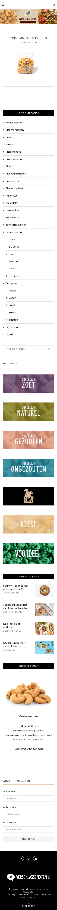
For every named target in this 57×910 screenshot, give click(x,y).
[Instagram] (28, 858)
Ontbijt (12, 239)
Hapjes (13, 290)
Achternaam (10, 807)
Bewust (10, 137)
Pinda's (10, 166)
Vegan (12, 297)
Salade (12, 312)
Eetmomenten (14, 232)
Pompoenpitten (14, 122)
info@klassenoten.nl (28, 897)
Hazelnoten (12, 210)
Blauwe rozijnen (15, 129)
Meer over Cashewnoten (28, 748)
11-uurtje (14, 246)
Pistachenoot (13, 151)
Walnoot (10, 144)
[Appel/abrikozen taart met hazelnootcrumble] (44, 609)
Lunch (12, 254)
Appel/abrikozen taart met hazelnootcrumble (15, 606)
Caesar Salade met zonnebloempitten (14, 644)
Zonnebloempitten (16, 224)
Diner (12, 268)
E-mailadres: (10, 822)
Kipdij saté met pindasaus (11, 625)
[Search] (53, 4)
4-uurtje (13, 261)
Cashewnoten (14, 159)
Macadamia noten (16, 173)
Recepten (11, 283)
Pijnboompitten (14, 188)
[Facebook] (21, 858)
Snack (12, 305)
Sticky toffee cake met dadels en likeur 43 (15, 587)
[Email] (35, 858)
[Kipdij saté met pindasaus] (44, 628)
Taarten (13, 319)
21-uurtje (14, 275)
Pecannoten (12, 217)
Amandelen (12, 202)
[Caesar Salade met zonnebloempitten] (44, 647)
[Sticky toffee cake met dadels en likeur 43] (44, 590)
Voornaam (9, 791)
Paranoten (12, 195)
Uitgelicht (11, 334)
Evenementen (14, 327)
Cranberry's (12, 181)
